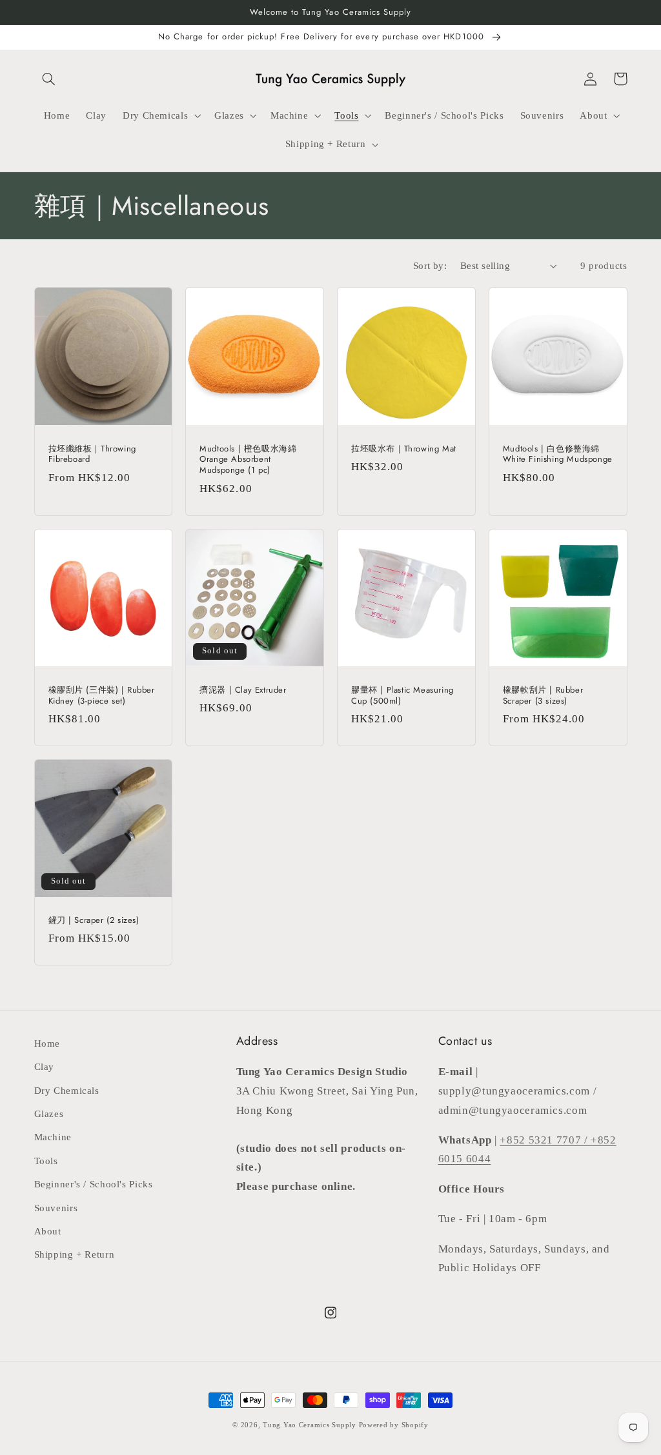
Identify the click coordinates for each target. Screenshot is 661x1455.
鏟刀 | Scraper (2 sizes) (93, 920)
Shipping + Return (74, 1254)
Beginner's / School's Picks (93, 1184)
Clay (44, 1067)
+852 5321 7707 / (545, 1140)
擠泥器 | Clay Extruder (242, 690)
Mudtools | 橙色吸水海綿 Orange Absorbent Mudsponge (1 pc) (247, 460)
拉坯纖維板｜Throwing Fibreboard (92, 455)
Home (47, 1043)
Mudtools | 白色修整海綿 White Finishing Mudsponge (558, 455)
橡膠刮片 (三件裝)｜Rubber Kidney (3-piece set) (101, 696)
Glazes (49, 1114)
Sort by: (430, 266)
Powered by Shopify (394, 1425)
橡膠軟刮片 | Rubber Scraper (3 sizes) (543, 696)
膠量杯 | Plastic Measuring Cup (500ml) (402, 696)
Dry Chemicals (66, 1090)
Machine (53, 1137)
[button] (49, 79)
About (47, 1231)
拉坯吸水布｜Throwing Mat (403, 449)
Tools (46, 1161)
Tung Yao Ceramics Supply (309, 1425)
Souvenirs (56, 1208)
